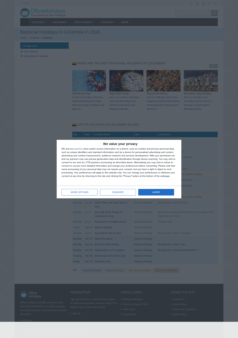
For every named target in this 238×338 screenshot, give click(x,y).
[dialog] (119, 169)
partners (78, 149)
